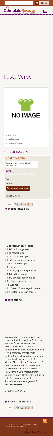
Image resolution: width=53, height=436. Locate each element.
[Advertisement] (26, 44)
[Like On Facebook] (16, 204)
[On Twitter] (26, 204)
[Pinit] (22, 204)
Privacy (23, 426)
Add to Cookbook (19, 188)
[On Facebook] (18, 204)
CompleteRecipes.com (28, 424)
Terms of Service (12, 426)
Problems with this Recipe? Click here (19, 152)
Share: (10, 204)
